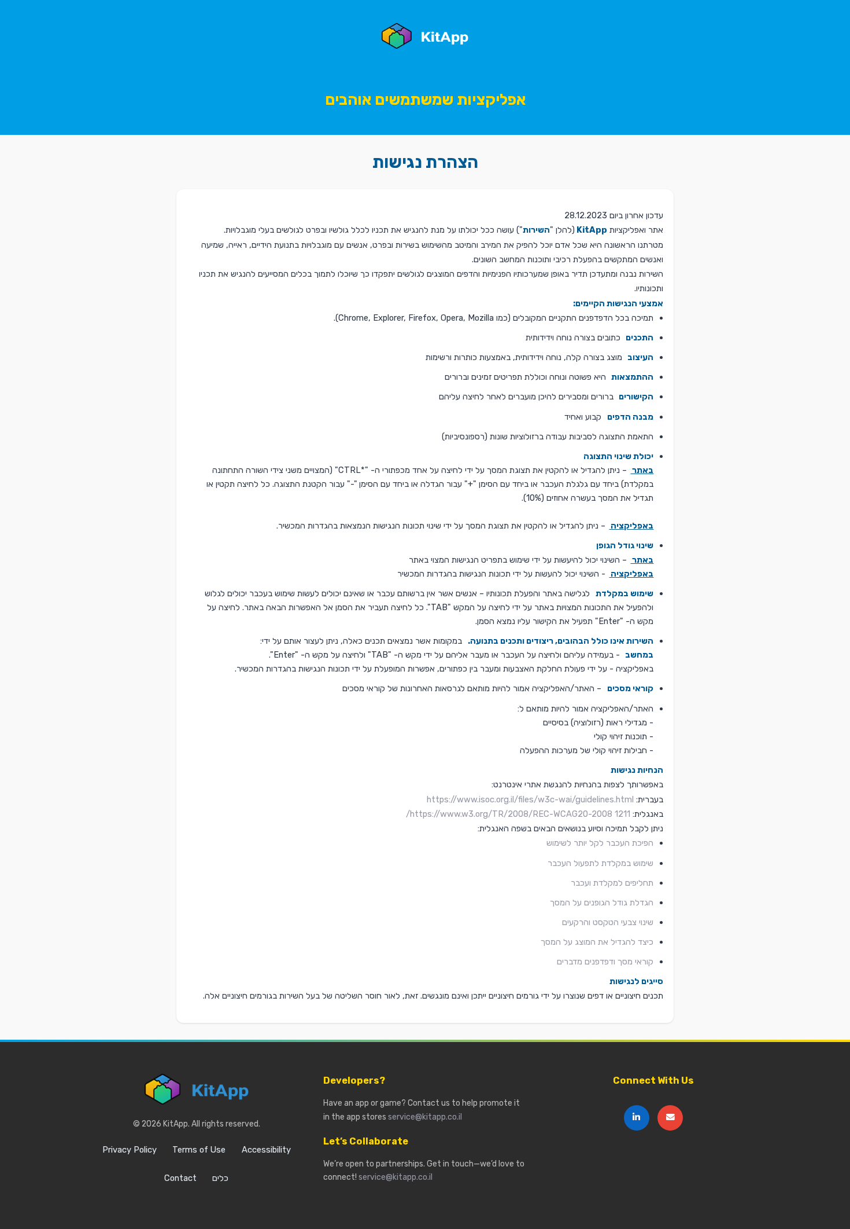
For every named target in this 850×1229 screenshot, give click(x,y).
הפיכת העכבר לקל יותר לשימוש (599, 843)
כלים (220, 1178)
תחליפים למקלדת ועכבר (612, 883)
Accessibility (266, 1149)
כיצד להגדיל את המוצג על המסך (597, 942)
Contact (180, 1178)
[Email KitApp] (670, 1118)
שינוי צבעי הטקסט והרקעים (607, 922)
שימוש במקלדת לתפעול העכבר (600, 863)
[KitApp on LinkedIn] (636, 1118)
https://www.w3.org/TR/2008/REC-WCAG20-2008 (511, 814)
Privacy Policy (129, 1149)
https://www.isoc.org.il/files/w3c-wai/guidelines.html (530, 799)
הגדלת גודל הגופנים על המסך (601, 902)
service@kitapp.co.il (425, 1116)
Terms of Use (199, 1149)
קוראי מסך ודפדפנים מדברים (605, 961)
